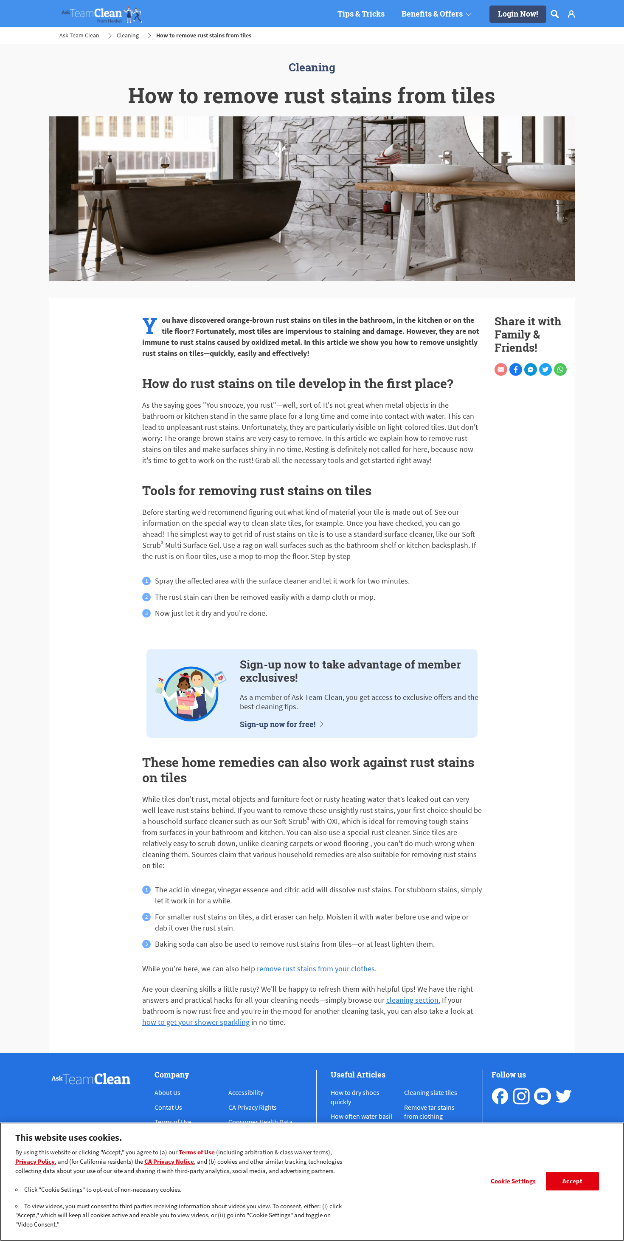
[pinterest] (563, 1096)
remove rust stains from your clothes (316, 968)
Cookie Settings (513, 1181)
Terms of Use (197, 1152)
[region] (312, 1182)
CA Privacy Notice (169, 1161)
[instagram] (521, 1096)
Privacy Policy (35, 1161)
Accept (572, 1181)
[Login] (571, 14)
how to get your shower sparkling (196, 1022)
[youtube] (542, 1096)
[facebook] (500, 1096)
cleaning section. (413, 1000)
